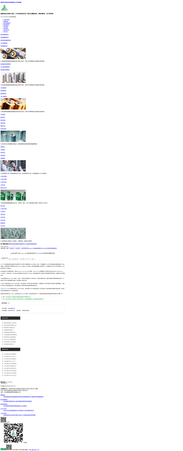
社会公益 (3, 220)
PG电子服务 (4, 413)
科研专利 (3, 152)
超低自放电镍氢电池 (6, 40)
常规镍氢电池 (4, 46)
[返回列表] (4, 259)
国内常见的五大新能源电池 (10, 337)
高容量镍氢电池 (5, 37)
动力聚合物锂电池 (5, 67)
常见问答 (3, 214)
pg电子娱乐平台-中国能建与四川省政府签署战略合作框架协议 (11, 354)
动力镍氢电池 (4, 43)
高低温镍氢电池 (5, 34)
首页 (7, 248)
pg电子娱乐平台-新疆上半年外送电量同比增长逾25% (11, 368)
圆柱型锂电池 (4, 404)
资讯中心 (5, 31)
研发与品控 (6, 30)
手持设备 (3, 114)
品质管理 (12, 410)
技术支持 (3, 217)
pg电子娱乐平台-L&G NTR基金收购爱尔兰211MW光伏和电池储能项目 (39, 248)
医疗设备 (3, 120)
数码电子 (3, 117)
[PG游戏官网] (4, 10)
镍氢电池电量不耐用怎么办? (10, 325)
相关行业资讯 (5, 318)
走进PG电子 (6, 410)
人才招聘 (24, 415)
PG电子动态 (4, 208)
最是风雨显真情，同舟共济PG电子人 (11, 322)
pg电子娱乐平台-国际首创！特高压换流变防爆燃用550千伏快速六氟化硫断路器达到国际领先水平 (11, 365)
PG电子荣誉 (4, 179)
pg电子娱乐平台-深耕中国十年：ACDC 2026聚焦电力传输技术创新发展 (11, 358)
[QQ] (3, 449)
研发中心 (3, 146)
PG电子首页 (6, 19)
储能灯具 (3, 126)
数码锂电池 (3, 90)
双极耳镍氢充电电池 (8, 329)
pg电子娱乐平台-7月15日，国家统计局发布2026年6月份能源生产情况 (11, 356)
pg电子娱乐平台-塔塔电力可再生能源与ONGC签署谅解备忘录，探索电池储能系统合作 (24, 299)
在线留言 (6, 2)
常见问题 (10, 2)
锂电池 (10, 244)
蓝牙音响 (3, 123)
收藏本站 (2, 2)
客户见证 (3, 205)
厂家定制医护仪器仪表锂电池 (10, 334)
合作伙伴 (3, 226)
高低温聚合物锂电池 (6, 64)
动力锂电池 (3, 87)
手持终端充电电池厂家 (9, 344)
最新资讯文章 (5, 349)
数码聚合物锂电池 (5, 69)
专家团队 (3, 149)
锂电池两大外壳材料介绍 (9, 327)
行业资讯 (3, 211)
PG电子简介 (4, 182)
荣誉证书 (31, 410)
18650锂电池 (4, 96)
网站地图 (19, 2)
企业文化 (3, 185)
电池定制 (5, 26)
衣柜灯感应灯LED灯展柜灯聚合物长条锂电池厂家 (11, 341)
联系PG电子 (14, 2)
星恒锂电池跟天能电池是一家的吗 (11, 332)
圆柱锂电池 (6, 24)
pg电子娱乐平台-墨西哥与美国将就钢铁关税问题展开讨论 (18, 296)
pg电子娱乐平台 (11, 308)
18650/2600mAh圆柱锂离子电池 (11, 339)
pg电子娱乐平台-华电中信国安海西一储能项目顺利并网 (11, 373)
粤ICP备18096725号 (34, 449)
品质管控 (3, 158)
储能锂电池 (3, 93)
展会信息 (3, 223)
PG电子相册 (4, 176)
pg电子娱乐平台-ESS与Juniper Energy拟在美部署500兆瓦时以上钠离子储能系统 (11, 375)
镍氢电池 (5, 21)
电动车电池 (3, 128)
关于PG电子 (4, 408)
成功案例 (5, 28)
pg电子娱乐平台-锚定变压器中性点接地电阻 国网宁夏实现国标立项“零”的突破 (11, 363)
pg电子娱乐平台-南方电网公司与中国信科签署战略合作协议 (11, 370)
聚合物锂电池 (6, 23)
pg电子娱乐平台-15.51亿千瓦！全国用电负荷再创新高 (11, 361)
